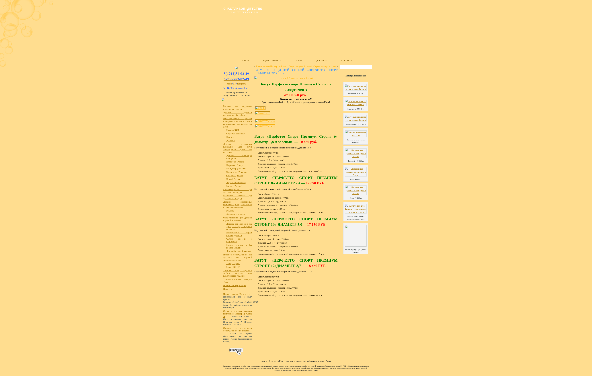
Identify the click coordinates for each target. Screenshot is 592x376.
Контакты (346, 60)
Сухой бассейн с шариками (239, 240)
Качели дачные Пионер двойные (271, 66)
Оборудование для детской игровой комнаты (237, 219)
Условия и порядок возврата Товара (237, 281)
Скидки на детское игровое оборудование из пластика (237, 329)
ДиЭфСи (230, 140)
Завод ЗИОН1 (233, 266)
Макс (229, 83)
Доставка (322, 60)
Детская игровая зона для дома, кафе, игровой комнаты (239, 226)
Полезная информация (234, 285)
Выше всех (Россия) (236, 172)
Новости (227, 288)
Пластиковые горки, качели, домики (239, 234)
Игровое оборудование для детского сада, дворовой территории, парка (237, 257)
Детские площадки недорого (239, 157)
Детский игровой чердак (238, 251)
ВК (234, 83)
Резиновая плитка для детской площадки (237, 197)
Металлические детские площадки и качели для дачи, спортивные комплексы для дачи (237, 122)
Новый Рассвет (233, 179)
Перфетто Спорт (234, 165)
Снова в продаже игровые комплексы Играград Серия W (237, 313)
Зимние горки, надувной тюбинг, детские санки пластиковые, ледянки (237, 273)
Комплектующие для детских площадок (237, 191)
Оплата (298, 60)
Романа (230, 210)
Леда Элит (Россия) (236, 182)
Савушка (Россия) (235, 175)
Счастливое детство (242, 9)
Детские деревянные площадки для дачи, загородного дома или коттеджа (237, 148)
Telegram (241, 83)
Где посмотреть (272, 60)
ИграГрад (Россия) (235, 161)
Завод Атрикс (233, 263)
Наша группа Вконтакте (236, 294)
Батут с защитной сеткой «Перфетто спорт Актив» (312, 66)
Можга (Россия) (234, 185)
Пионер (230, 136)
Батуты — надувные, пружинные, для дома (237, 107)
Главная (244, 60)
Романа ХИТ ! (233, 129)
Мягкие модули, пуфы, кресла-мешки (239, 246)
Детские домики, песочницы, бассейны (237, 114)
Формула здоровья (235, 133)
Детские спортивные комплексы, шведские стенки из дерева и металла (237, 204)
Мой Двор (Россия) (236, 168)
